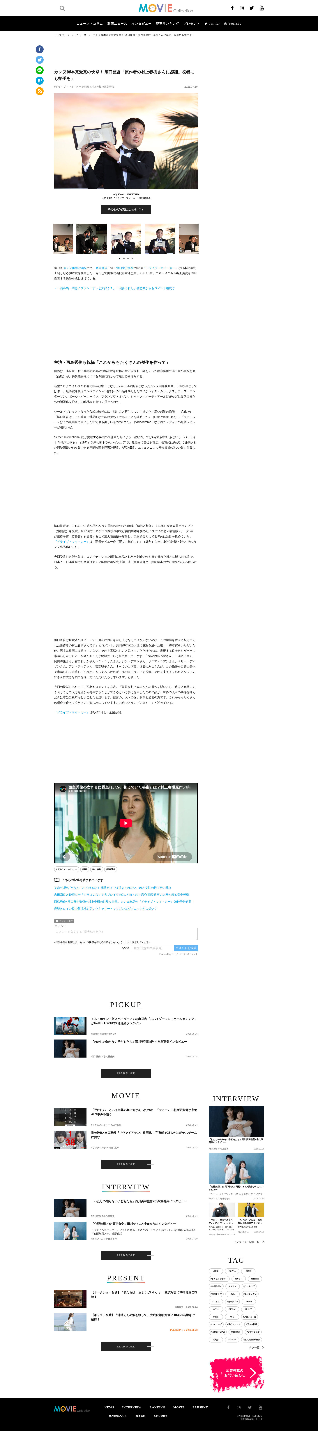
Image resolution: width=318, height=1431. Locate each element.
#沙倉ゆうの (110, 1239)
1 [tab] (119, 258)
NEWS (109, 1407)
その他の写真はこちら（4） (125, 209)
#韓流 (248, 1271)
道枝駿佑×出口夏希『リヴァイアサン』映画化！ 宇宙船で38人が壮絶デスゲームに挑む (144, 1135)
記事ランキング (167, 23)
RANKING (157, 1407)
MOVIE (179, 1407)
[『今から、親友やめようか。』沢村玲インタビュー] (222, 1210)
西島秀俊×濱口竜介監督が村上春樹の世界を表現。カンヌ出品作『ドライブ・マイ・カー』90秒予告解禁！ (124, 901)
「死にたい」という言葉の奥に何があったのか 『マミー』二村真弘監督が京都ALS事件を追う (144, 1112)
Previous (57, 238)
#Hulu (249, 1301)
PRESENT (200, 1407)
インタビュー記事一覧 (246, 1241)
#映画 (85, 86)
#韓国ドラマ (216, 1294)
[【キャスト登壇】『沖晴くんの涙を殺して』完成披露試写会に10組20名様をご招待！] (70, 1322)
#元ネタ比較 (251, 1324)
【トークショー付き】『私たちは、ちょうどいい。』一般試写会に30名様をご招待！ (144, 1294)
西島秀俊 (101, 268)
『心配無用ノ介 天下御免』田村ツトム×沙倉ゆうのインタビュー (133, 1223)
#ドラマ (232, 1286)
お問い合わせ (160, 1415)
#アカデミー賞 (249, 1317)
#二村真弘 (116, 1125)
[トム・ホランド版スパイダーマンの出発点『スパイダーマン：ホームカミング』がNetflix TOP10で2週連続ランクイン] (70, 1026)
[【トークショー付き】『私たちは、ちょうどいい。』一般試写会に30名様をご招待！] (70, 1299)
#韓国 (215, 1317)
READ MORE (126, 1073)
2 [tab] (124, 258)
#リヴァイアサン (99, 1148)
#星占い (232, 1271)
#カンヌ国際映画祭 (251, 1339)
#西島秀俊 (108, 86)
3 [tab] (128, 258)
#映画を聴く (216, 1286)
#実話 (215, 1339)
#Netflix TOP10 (108, 1034)
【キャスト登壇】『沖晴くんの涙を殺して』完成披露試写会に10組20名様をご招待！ (143, 1317)
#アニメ (232, 1309)
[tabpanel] (126, 239)
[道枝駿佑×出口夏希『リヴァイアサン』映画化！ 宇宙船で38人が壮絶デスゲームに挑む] (70, 1140)
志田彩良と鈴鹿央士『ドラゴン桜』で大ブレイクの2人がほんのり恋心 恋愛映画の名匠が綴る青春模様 (121, 894)
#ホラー (238, 1279)
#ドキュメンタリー (100, 1125)
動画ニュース (117, 23)
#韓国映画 (235, 1332)
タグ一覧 (254, 1347)
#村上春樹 (96, 86)
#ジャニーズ (216, 1324)
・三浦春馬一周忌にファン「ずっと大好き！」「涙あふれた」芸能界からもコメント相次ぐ (114, 288)
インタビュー (142, 23)
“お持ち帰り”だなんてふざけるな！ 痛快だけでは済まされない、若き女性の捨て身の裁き (113, 887)
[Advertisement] (126, 52)
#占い (215, 1309)
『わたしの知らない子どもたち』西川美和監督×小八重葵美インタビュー (139, 1041)
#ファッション (253, 1332)
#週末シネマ (232, 1301)
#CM (232, 1317)
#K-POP (232, 1339)
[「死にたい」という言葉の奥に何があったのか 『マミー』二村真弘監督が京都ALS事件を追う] (70, 1117)
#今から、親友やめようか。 (220, 1234)
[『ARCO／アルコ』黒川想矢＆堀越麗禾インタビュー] (251, 1210)
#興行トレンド (234, 1324)
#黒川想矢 (242, 1232)
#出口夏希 (114, 1148)
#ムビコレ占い (250, 1294)
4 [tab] (132, 258)
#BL (233, 1294)
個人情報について (118, 1415)
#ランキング (249, 1286)
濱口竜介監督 (125, 268)
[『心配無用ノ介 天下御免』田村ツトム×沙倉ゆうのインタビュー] (70, 1231)
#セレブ (248, 1309)
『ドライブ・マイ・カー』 (160, 268)
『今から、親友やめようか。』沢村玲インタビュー (221, 1221)
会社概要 (140, 1415)
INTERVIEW (132, 1407)
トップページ (62, 35)
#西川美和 (96, 1056)
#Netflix (95, 1034)
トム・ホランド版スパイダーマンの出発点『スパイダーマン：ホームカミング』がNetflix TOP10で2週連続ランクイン (144, 1021)
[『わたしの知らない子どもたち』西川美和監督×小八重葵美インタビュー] (70, 1049)
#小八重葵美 (108, 1056)
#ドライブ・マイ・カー (67, 86)
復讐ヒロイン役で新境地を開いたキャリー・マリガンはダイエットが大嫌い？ (105, 908)
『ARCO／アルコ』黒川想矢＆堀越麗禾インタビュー (250, 1221)
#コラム (216, 1301)
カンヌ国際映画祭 (75, 268)
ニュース (81, 35)
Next (194, 238)
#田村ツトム (97, 1239)
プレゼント (192, 23)
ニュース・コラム (90, 23)
